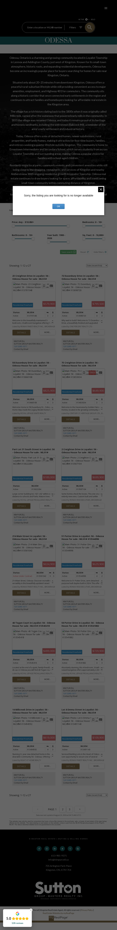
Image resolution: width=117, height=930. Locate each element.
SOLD (93, 19)
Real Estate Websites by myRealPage (58, 913)
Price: (23, 222)
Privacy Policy (87, 910)
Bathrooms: (22, 235)
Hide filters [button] (99, 252)
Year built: (56, 237)
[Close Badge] (30, 910)
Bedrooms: (92, 222)
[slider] (13, 225)
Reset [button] (83, 252)
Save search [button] (67, 252)
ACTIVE (81, 19)
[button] (39, 848)
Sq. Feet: (93, 235)
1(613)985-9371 (20, 346)
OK (58, 206)
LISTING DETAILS (21, 332)
